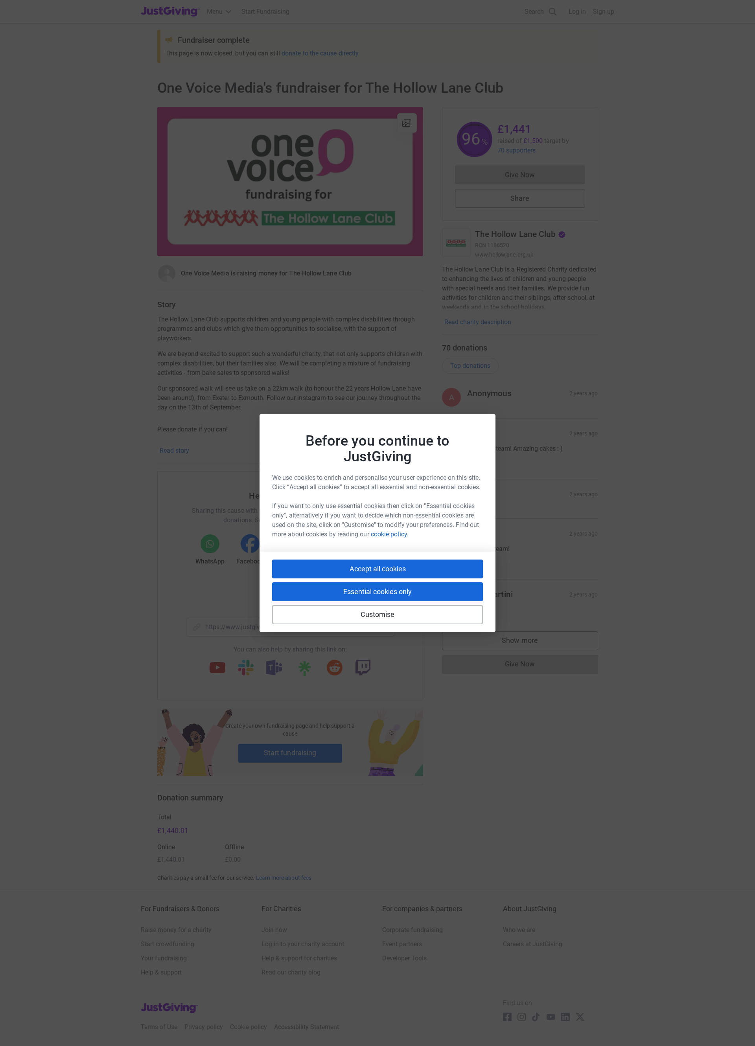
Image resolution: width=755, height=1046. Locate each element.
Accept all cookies (378, 569)
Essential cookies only (377, 591)
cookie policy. (390, 534)
